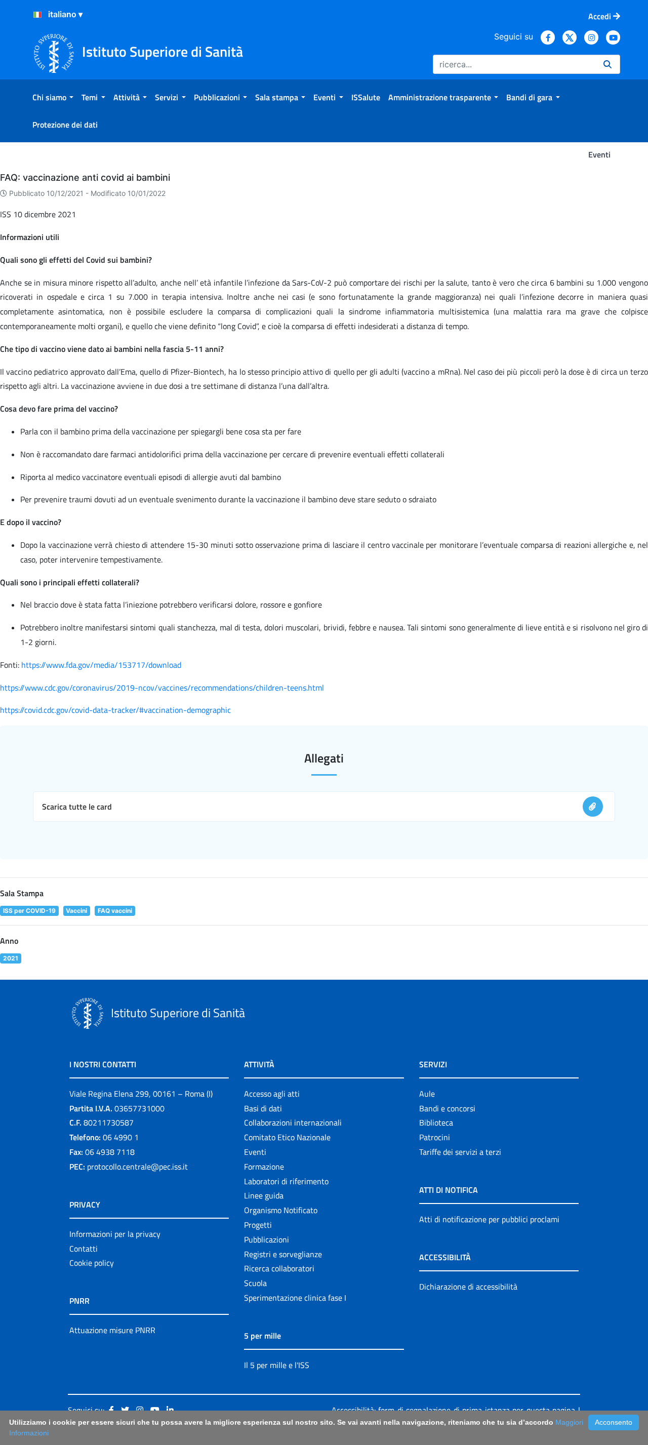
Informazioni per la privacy (114, 1234)
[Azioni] (37, 14)
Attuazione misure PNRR (112, 1330)
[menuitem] (52, 97)
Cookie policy (91, 1263)
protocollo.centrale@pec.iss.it (137, 1166)
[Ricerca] (607, 64)
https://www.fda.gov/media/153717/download (101, 665)
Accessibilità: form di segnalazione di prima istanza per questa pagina (453, 1410)
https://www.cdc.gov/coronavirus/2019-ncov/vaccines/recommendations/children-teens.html (162, 687)
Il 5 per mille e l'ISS (276, 1365)
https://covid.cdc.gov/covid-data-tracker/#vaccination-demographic (115, 710)
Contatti (83, 1248)
